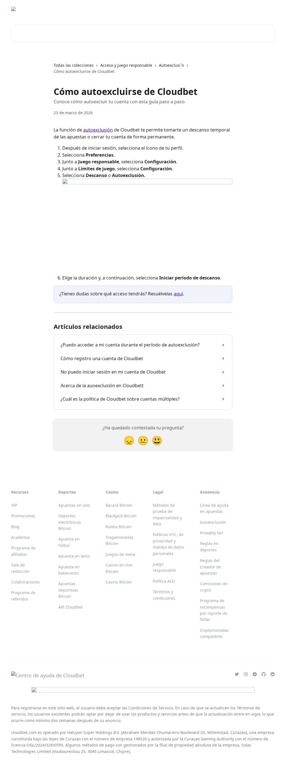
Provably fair (211, 532)
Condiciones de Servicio (150, 707)
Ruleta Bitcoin (119, 526)
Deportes (212, 9)
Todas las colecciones (74, 65)
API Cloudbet (70, 607)
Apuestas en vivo (74, 505)
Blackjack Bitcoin (121, 515)
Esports (234, 9)
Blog (15, 526)
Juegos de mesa (120, 554)
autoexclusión (98, 130)
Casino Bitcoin (119, 582)
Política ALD (164, 581)
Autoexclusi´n (171, 65)
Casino (189, 9)
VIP (14, 505)
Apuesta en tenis (74, 556)
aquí (178, 294)
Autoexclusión (213, 522)
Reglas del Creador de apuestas (210, 567)
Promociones (23, 515)
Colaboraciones (25, 582)
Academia (20, 537)
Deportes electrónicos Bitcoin (69, 522)
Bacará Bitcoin (119, 505)
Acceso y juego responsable (126, 65)
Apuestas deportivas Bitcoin (68, 590)
